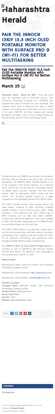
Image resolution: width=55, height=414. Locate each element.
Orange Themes (18, 408)
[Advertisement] (27, 352)
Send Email (14, 294)
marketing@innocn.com (39, 278)
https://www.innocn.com (41, 273)
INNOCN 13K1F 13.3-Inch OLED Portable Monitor (28, 246)
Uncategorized (8, 392)
